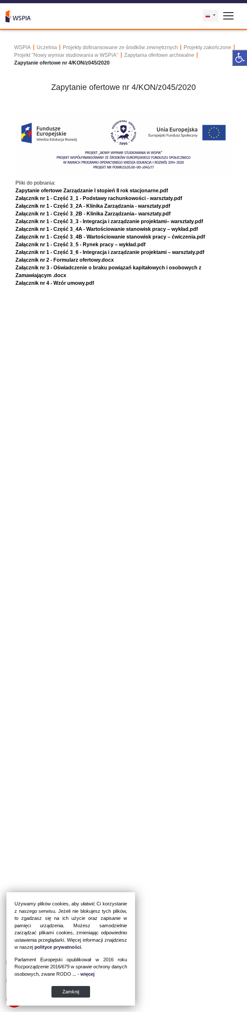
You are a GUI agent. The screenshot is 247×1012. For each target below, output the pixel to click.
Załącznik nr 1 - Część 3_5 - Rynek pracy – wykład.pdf (80, 244)
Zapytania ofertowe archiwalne (159, 55)
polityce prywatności (57, 947)
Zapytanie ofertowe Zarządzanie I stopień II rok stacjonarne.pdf (91, 190)
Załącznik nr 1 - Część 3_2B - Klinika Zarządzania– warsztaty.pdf (92, 213)
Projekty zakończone (207, 47)
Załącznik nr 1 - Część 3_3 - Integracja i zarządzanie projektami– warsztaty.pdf (109, 221)
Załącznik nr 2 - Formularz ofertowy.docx (64, 260)
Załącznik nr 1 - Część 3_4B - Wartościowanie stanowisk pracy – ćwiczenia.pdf (110, 237)
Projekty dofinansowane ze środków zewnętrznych (120, 47)
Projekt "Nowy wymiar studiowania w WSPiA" (66, 55)
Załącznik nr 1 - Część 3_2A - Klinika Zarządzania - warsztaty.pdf (92, 206)
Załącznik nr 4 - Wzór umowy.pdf (54, 283)
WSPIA (22, 47)
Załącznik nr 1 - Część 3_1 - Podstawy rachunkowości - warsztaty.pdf (98, 198)
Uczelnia (47, 47)
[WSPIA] (18, 16)
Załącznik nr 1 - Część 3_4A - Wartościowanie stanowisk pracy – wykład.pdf (106, 229)
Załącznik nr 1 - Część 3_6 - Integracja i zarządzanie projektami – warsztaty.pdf (109, 252)
